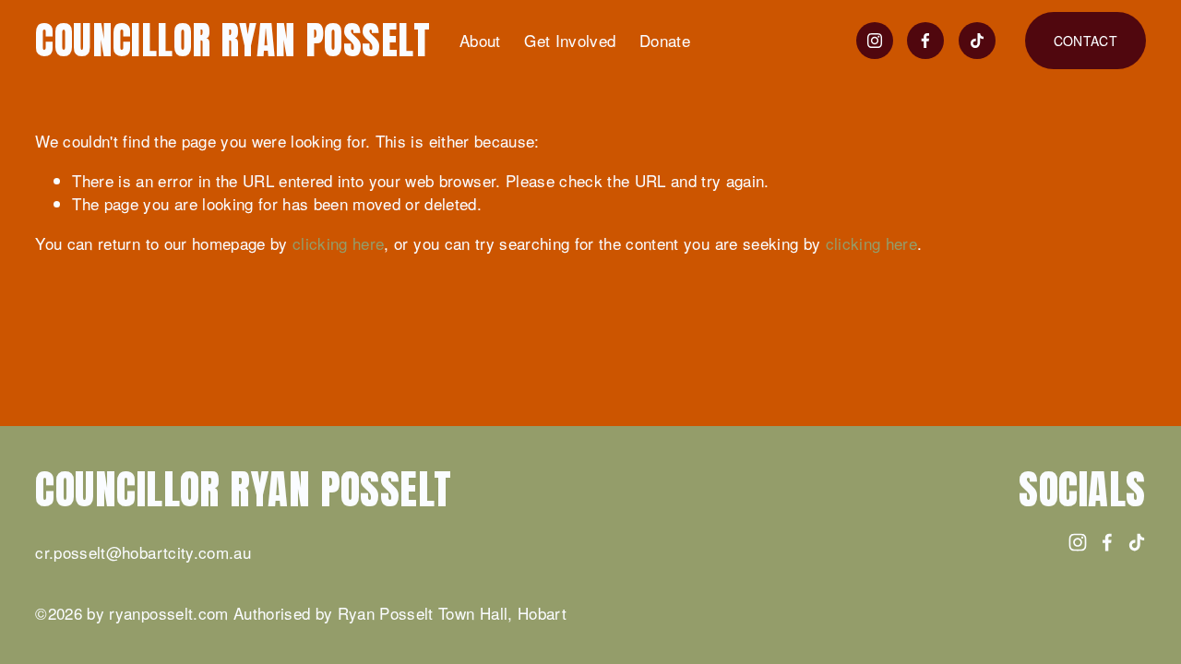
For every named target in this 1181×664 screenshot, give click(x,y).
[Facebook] (925, 40)
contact (1085, 40)
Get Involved (569, 40)
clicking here (338, 243)
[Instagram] (874, 40)
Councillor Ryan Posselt (232, 40)
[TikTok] (977, 40)
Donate (664, 40)
